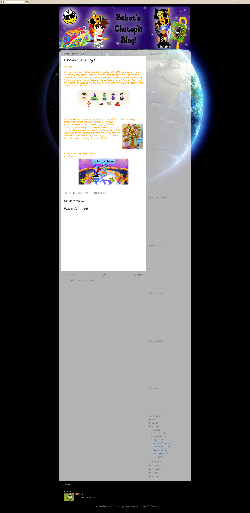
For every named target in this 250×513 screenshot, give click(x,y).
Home (104, 275)
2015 (154, 430)
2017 (154, 423)
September (159, 461)
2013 (154, 469)
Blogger (154, 506)
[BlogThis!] (97, 193)
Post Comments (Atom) (85, 280)
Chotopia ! (158, 457)
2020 (154, 419)
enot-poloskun (134, 506)
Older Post (137, 275)
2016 (154, 426)
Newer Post (70, 275)
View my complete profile (86, 497)
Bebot (80, 494)
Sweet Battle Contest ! (163, 446)
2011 (154, 476)
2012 (154, 473)
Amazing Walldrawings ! (164, 443)
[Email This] (94, 193)
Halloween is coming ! (162, 453)
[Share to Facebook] (102, 193)
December (158, 433)
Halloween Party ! (161, 450)
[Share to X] (99, 193)
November (158, 436)
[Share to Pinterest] (104, 193)
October (157, 440)
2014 (154, 466)
